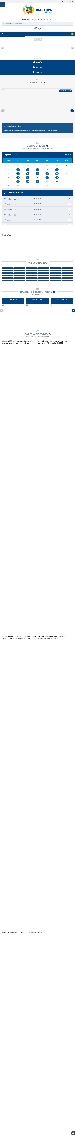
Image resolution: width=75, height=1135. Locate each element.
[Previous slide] (2, 48)
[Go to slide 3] (37, 58)
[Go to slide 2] (36, 58)
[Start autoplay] (36, 39)
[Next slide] (72, 48)
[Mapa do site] (47, 19)
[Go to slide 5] (40, 58)
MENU (5, 34)
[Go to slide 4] (38, 58)
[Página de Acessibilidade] (50, 19)
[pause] (40, 39)
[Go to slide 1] (34, 58)
